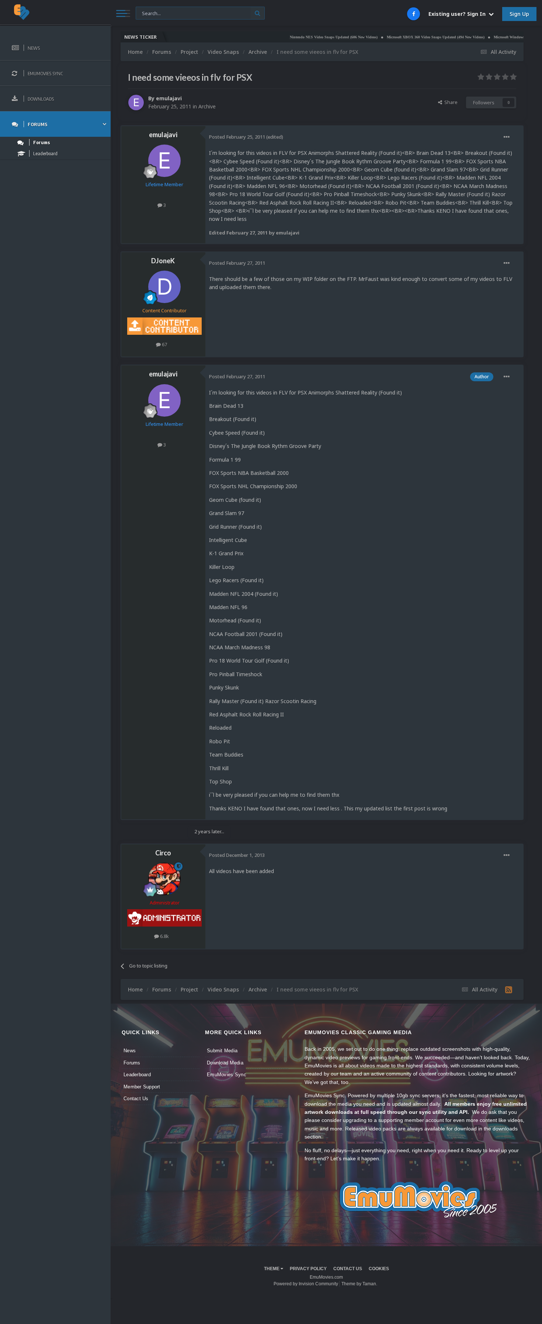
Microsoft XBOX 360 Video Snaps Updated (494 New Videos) (407, 37)
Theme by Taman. (359, 1283)
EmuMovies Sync (226, 1074)
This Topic (151, 13)
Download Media (225, 1063)
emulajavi (169, 98)
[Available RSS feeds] (508, 989)
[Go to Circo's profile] (164, 879)
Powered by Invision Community (306, 1283)
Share (450, 102)
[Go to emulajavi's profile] (136, 102)
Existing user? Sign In (458, 13)
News (130, 1050)
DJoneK (163, 261)
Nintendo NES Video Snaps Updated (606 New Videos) (305, 37)
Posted (237, 136)
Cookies (379, 1268)
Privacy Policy (308, 1268)
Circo (163, 853)
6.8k (164, 936)
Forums (132, 1063)
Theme (272, 1268)
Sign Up (519, 13)
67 (164, 344)
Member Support (142, 1087)
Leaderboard (137, 1074)
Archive (207, 106)
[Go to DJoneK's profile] (164, 286)
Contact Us (136, 1098)
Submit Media (222, 1050)
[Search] (257, 13)
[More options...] (506, 137)
